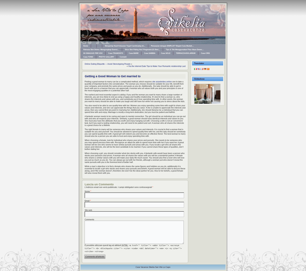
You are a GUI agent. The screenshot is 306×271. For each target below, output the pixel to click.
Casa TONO (88, 57)
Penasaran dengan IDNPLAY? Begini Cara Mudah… (172, 46)
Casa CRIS (205, 53)
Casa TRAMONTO (115, 53)
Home (85, 46)
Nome (87, 191)
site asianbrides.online (162, 82)
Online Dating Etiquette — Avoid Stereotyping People (108, 64)
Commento (89, 219)
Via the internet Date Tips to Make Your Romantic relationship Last (157, 66)
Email (87, 201)
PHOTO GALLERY (106, 57)
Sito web (88, 210)
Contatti (123, 57)
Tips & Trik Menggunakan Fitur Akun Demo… (185, 49)
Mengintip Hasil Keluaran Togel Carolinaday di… (125, 46)
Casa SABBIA (149, 53)
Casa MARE (133, 53)
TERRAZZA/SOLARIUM (185, 53)
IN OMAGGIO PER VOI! (93, 53)
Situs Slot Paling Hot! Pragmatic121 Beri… (142, 49)
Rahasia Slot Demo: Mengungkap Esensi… (101, 49)
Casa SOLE (165, 53)
